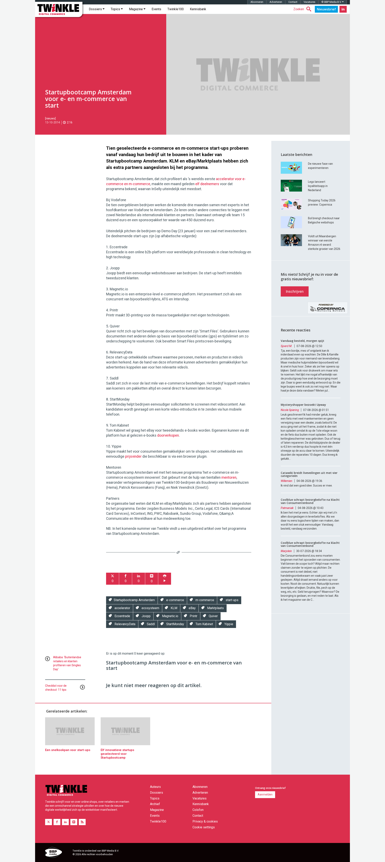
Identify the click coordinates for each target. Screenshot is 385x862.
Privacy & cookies (205, 821)
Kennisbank (198, 9)
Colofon (198, 810)
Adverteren (276, 1)
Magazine (136, 9)
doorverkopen (168, 435)
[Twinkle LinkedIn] (343, 9)
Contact (292, 1)
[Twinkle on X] (48, 822)
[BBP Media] (57, 853)
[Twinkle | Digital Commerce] (58, 9)
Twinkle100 (175, 9)
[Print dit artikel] (164, 579)
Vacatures (309, 1)
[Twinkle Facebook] (57, 822)
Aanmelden (265, 794)
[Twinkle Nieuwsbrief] (326, 9)
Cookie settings (203, 827)
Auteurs (155, 787)
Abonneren (256, 1)
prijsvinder (133, 456)
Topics (116, 9)
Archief (155, 804)
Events (156, 9)
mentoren (228, 477)
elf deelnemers (207, 184)
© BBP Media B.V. (331, 1)
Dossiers (96, 9)
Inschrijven (295, 291)
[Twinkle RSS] (82, 822)
